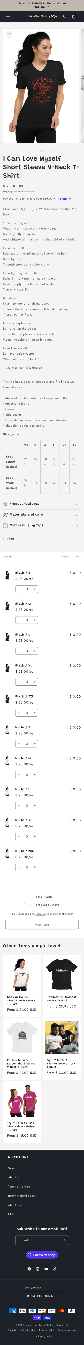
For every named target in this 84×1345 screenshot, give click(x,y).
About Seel (15, 1205)
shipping (40, 914)
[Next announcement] (76, 5)
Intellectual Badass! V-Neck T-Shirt (61, 999)
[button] (8, 16)
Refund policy (27, 1330)
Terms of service (19, 1186)
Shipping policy (44, 1336)
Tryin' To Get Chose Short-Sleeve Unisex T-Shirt (21, 1126)
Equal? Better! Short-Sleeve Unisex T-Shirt (61, 1064)
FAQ (11, 1214)
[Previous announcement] (7, 5)
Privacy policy (46, 1330)
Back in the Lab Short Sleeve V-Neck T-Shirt (21, 1000)
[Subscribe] (64, 1240)
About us (14, 1177)
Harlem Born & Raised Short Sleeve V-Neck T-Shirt (21, 1064)
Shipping (7, 191)
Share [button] (11, 538)
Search (12, 1168)
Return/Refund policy (22, 1196)
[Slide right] (50, 150)
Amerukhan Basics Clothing (40, 1325)
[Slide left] (33, 150)
